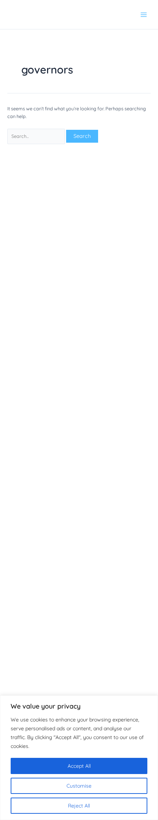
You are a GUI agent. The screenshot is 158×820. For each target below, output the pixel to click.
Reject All (79, 805)
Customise (79, 785)
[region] (79, 757)
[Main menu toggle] (144, 15)
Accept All (79, 766)
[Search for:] (36, 136)
